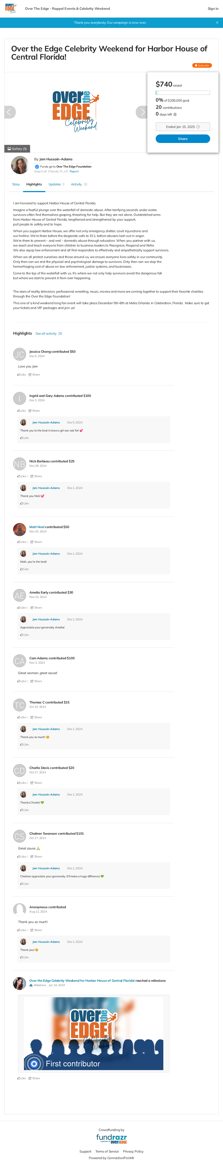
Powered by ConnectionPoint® (111, 1158)
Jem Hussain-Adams (56, 159)
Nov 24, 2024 (37, 597)
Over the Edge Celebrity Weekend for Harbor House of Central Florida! (82, 980)
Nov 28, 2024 (37, 465)
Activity (79, 184)
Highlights (34, 184)
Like (23, 374)
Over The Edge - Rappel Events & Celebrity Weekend (67, 9)
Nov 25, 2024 (37, 531)
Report (74, 171)
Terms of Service (107, 1151)
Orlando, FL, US (58, 171)
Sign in (213, 9)
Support (85, 1151)
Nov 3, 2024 (37, 662)
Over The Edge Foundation (74, 166)
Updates (56, 184)
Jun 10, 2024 (57, 985)
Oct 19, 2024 (37, 706)
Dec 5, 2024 (37, 356)
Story (16, 184)
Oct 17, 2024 (37, 772)
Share (183, 139)
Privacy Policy (133, 1151)
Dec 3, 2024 (37, 400)
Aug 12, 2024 (38, 911)
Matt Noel (36, 527)
